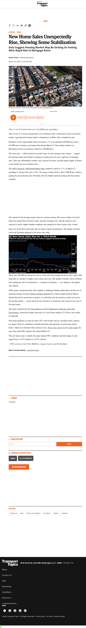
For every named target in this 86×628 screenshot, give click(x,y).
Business (19, 32)
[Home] (43, 4)
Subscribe (12, 458)
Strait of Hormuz (33, 513)
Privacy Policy (40, 616)
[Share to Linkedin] (17, 26)
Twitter (9, 610)
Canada (64, 513)
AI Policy (50, 616)
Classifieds (6, 592)
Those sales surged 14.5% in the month (63, 327)
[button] (25, 26)
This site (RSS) (25, 610)
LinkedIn (20, 610)
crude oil (13, 513)
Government (12, 32)
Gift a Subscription (27, 458)
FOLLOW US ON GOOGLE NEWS (19, 467)
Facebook (4, 610)
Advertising (6, 586)
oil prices (47, 513)
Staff (4, 581)
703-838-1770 (68, 563)
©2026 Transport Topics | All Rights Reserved (18, 616)
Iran (22, 513)
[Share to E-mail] (21, 26)
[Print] (29, 26)
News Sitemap (60, 616)
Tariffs (56, 513)
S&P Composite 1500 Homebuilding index (28, 168)
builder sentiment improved (40, 293)
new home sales (33, 350)
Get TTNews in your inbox (47, 129)
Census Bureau (36, 309)
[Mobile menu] (3, 3)
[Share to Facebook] (9, 26)
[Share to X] (13, 26)
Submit (69, 444)
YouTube (15, 610)
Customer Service (9, 603)
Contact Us (6, 575)
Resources (6, 598)
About (4, 569)
